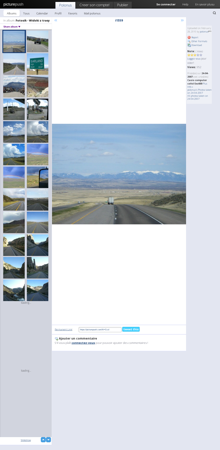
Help (185, 4)
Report (194, 37)
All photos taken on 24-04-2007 (197, 97)
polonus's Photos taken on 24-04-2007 (199, 91)
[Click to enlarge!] (119, 174)
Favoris (72, 13)
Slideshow (26, 440)
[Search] (214, 12)
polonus (204, 31)
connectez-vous (83, 343)
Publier (122, 4)
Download (196, 45)
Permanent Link (63, 329)
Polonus (65, 5)
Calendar (42, 13)
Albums (11, 13)
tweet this (131, 329)
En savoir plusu (204, 4)
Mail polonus (92, 13)
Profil (58, 13)
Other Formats (199, 41)
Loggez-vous (193, 58)
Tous (26, 13)
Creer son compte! (94, 4)
